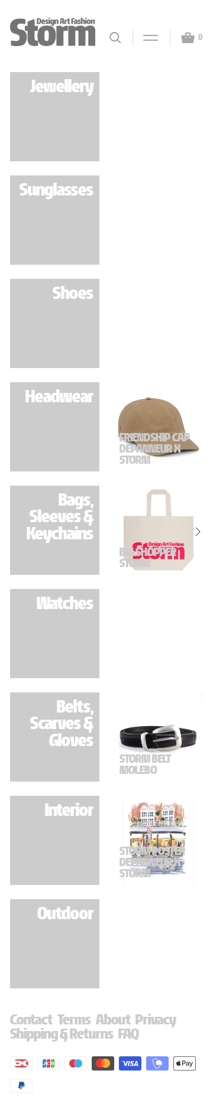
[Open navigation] (146, 38)
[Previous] (119, 428)
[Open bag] (183, 38)
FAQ (128, 1033)
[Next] (196, 428)
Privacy (155, 1019)
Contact (31, 1019)
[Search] (115, 37)
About (113, 1019)
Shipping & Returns (62, 1033)
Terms (74, 1019)
